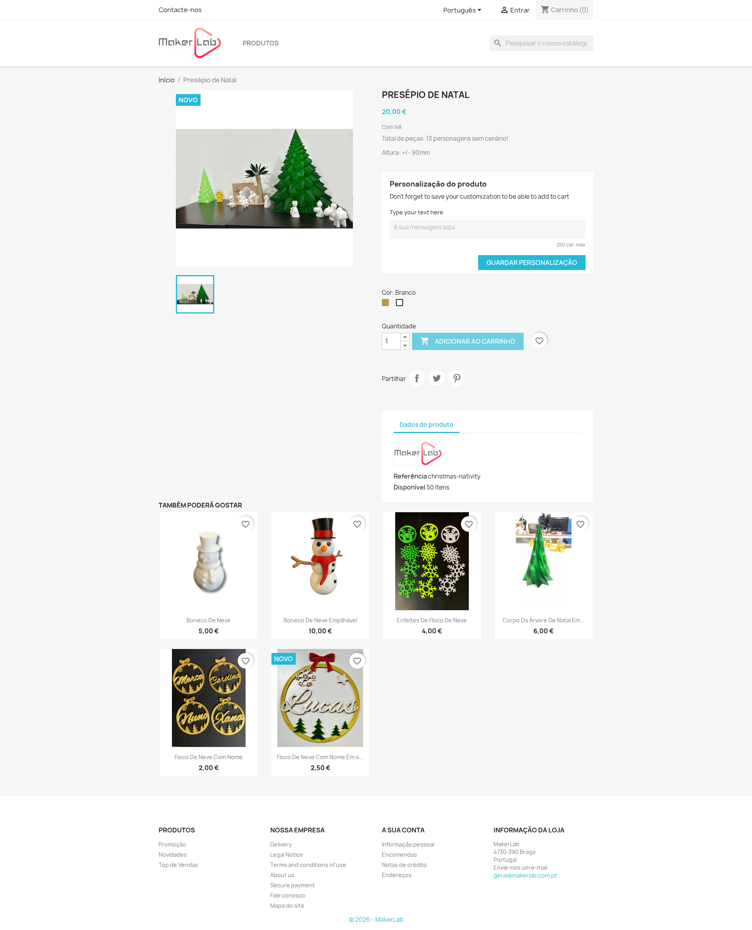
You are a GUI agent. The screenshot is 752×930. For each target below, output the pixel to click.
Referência (410, 476)
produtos (261, 43)
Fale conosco (288, 895)
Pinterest (457, 378)
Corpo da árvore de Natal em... (544, 620)
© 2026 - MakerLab (376, 919)
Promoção (172, 844)
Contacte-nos (180, 9)
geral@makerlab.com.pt (525, 875)
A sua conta (403, 830)
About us (282, 875)
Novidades (173, 854)
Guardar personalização (531, 262)
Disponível (409, 487)
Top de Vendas (178, 864)
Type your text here (416, 212)
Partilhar (417, 378)
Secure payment (292, 885)
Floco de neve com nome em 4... (320, 757)
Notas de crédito (404, 864)
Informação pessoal (408, 844)
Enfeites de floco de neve (432, 620)
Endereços (397, 875)
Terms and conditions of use (308, 864)
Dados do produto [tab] (427, 425)
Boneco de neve (208, 620)
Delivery (281, 844)
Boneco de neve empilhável (320, 620)
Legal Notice (286, 854)
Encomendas (399, 854)
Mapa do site (287, 905)
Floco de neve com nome (209, 757)
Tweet (437, 378)
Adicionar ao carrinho (467, 341)
